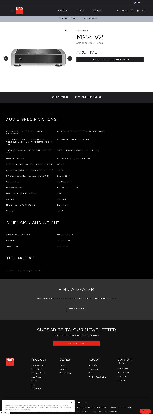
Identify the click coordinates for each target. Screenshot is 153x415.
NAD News (93, 369)
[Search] (132, 10)
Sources (34, 381)
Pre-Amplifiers (36, 369)
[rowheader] (30, 132)
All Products (36, 389)
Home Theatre (36, 377)
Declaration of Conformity (120, 408)
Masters (63, 369)
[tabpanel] (76, 191)
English (3, 413)
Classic (62, 365)
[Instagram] (85, 403)
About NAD (93, 365)
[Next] (69, 58)
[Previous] (6, 58)
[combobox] (5, 413)
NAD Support (123, 369)
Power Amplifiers (37, 365)
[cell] (101, 132)
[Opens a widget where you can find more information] (145, 411)
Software (121, 380)
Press (91, 373)
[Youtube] (78, 403)
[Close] (71, 402)
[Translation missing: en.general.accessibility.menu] (11, 11)
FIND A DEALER (122, 10)
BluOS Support (124, 373)
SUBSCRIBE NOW (76, 343)
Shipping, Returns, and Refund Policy (92, 408)
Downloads (122, 376)
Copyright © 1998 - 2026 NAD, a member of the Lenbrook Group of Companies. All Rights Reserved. (76, 412)
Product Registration (97, 377)
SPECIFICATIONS (67, 19)
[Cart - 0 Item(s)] (143, 11)
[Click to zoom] (66, 30)
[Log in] (137, 10)
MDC (33, 385)
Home (78, 31)
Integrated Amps (38, 373)
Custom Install (65, 373)
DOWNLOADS (90, 19)
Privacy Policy (25, 409)
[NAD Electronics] (19, 10)
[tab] (60, 97)
